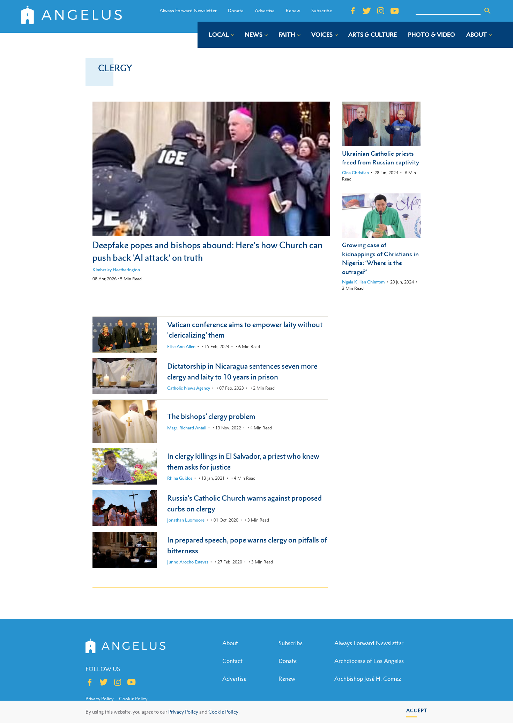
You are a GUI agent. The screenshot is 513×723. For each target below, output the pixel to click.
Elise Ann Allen (181, 346)
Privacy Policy (183, 711)
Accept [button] (417, 710)
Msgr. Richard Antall (186, 427)
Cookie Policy (133, 698)
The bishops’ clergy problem (211, 416)
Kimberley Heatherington (116, 269)
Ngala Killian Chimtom (363, 282)
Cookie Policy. (223, 711)
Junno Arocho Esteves (187, 562)
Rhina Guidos (179, 478)
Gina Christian (355, 172)
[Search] (487, 11)
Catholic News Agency (188, 388)
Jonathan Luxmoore (186, 520)
